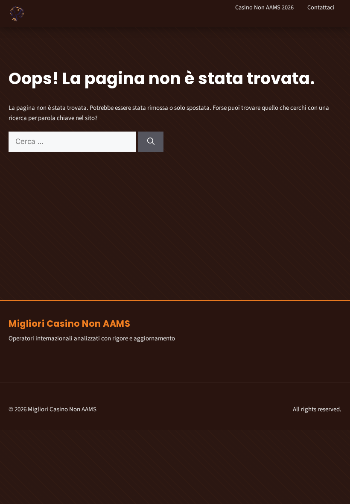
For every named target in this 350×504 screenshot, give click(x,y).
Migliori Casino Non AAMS (69, 323)
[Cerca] (150, 142)
